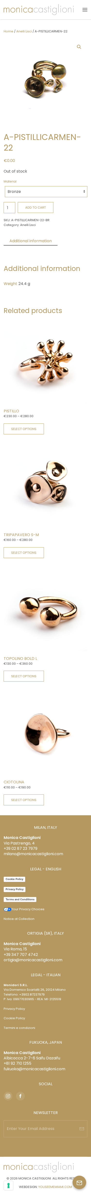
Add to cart (35, 207)
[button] (85, 9)
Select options (23, 429)
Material (10, 181)
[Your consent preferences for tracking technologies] (8, 1185)
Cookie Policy (14, 879)
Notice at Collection (19, 919)
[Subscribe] (81, 1128)
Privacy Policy (15, 889)
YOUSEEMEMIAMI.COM (55, 1187)
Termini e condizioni (19, 1028)
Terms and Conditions (20, 899)
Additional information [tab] (30, 241)
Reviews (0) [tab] (20, 249)
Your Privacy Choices (27, 909)
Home (8, 31)
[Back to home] (39, 9)
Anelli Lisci (24, 31)
